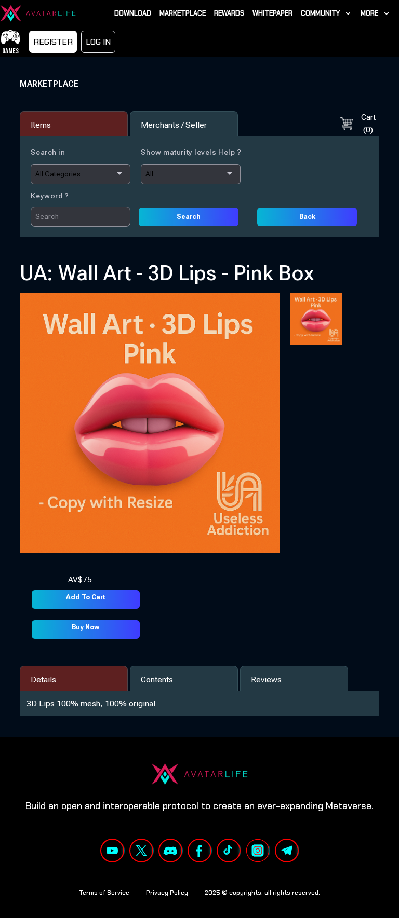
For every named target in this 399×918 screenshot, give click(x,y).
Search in (48, 152)
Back (307, 217)
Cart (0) (368, 123)
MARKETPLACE (49, 84)
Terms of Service (104, 892)
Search (189, 217)
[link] (326, 13)
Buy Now (85, 627)
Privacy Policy (167, 892)
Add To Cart (85, 597)
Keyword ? (50, 195)
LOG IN (98, 41)
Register (53, 41)
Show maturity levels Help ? (191, 152)
